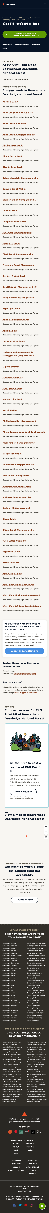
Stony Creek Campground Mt (19, 530)
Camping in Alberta (9, 943)
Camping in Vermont (34, 1005)
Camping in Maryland (10, 1000)
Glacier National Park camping (12, 1062)
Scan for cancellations (25, 651)
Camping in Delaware (10, 965)
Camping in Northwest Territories (37, 965)
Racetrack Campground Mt (18, 465)
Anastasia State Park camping (37, 1084)
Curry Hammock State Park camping (37, 1099)
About (16, 1147)
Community (30, 1140)
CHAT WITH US (24, 1191)
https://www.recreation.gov (24, 673)
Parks (16, 1144)
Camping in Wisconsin (34, 1015)
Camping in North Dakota (36, 960)
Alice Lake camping (9, 1099)
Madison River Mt (13, 378)
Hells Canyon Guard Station (18, 298)
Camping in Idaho (9, 978)
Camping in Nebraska (10, 1017)
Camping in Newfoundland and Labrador (37, 955)
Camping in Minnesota (10, 1008)
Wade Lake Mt (11, 563)
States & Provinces (11, 18)
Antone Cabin (10, 102)
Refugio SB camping (10, 1101)
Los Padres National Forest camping (12, 1069)
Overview (7, 44)
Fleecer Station (11, 243)
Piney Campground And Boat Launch (24, 432)
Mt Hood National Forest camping (37, 1091)
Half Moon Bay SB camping (36, 1042)
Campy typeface (16, 1170)
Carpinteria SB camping (11, 1057)
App (16, 1153)
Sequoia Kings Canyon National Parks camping (12, 1079)
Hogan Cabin (10, 330)
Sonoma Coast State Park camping (12, 1094)
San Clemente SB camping (12, 1076)
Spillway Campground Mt (17, 497)
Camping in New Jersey (35, 948)
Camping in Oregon (33, 978)
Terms (33, 1170)
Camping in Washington (35, 1010)
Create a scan (24, 900)
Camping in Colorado (10, 960)
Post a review (23, 792)
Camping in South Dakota (36, 995)
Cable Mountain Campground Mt (21, 178)
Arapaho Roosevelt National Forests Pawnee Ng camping (12, 1091)
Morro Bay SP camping (35, 1089)
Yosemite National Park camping (12, 1042)
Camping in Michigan (10, 1005)
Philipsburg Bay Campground (19, 421)
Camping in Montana (10, 1015)
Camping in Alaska (9, 948)
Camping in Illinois (9, 980)
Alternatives (32, 1167)
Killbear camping (32, 1069)
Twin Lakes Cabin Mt (14, 541)
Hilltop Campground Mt (16, 320)
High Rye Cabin (11, 309)
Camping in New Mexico (35, 950)
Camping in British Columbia (12, 955)
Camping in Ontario (33, 975)
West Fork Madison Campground (21, 595)
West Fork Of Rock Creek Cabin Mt (23, 606)
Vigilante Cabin (11, 552)
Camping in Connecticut (11, 963)
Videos (16, 1167)
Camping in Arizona (9, 950)
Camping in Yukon (33, 1020)
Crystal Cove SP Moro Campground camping (12, 1071)
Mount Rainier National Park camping (37, 1094)
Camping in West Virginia (35, 1012)
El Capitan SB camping (35, 1047)
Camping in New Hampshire (36, 945)
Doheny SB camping (10, 1052)
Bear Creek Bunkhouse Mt (18, 113)
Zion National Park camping (12, 1089)
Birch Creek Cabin (13, 145)
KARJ (28, 1197)
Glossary (16, 1164)
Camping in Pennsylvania (35, 980)
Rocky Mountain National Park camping (37, 1054)
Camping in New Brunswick (36, 943)
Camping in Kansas (9, 988)
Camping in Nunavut (34, 968)
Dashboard (16, 1140)
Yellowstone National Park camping (37, 1059)
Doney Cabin (10, 211)
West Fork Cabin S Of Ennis (18, 584)
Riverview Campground (16, 476)
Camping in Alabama (10, 945)
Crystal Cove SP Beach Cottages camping (12, 1086)
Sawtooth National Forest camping (37, 1064)
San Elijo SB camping (10, 1044)
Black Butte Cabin (13, 156)
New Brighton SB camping (12, 1074)
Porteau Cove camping (10, 1067)
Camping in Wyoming (34, 1017)
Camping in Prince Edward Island (37, 983)
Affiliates (16, 1161)
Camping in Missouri (10, 1012)
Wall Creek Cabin (12, 573)
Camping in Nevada (9, 1020)
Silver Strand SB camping (35, 1081)
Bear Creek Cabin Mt (14, 124)
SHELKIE (17, 1197)
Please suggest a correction (25, 693)
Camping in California (10, 958)
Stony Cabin (9, 519)
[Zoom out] (46, 829)
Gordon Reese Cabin (14, 276)
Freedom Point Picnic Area (18, 265)
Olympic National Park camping (37, 1044)
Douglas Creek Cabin (14, 222)
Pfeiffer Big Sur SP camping (12, 1054)
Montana (24, 18)
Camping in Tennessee (34, 998)
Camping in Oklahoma (34, 973)
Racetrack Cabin (12, 454)
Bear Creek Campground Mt (19, 135)
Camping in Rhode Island (35, 988)
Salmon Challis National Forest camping (37, 1096)
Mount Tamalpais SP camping (37, 1057)
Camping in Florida (9, 970)
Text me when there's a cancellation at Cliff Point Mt (22, 34)
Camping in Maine (9, 995)
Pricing (30, 1147)
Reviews (36, 44)
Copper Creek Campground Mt (20, 200)
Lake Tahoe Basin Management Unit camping (12, 1049)
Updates (32, 1164)
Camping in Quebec (33, 985)
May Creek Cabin (12, 388)
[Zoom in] (46, 826)
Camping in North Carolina (36, 958)
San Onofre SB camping (35, 1079)
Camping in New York (34, 953)
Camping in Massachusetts (12, 1003)
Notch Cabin (10, 410)
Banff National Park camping (37, 1071)
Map (5, 49)
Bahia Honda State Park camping (12, 1081)
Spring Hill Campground (16, 508)
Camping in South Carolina (36, 993)
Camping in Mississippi (10, 1010)
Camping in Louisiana (10, 993)
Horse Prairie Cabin (14, 341)
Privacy (32, 1173)
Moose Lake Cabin (13, 399)
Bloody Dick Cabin (13, 167)
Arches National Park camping (37, 1074)
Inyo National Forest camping (12, 1059)
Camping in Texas (33, 1000)
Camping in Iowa (8, 985)
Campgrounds (22, 44)
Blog (30, 1150)
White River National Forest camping (37, 1049)
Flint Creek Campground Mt (19, 254)
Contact (32, 1161)
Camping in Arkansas (10, 953)
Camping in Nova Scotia (35, 963)
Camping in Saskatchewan (36, 990)
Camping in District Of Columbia (12, 968)
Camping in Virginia (33, 1008)
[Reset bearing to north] (46, 833)
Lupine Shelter (11, 367)
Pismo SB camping (33, 1101)
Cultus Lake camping (34, 1062)
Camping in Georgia (9, 973)
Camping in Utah (32, 1003)
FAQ (16, 1150)
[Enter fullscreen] (46, 837)
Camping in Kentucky (10, 990)
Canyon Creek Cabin (14, 189)
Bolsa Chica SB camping (35, 1067)
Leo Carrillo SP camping (11, 1096)
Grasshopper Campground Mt (20, 287)
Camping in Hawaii (9, 975)
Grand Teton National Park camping (12, 1084)
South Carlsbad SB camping (12, 1047)
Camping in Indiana (9, 983)
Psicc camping (32, 1086)
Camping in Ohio (32, 970)
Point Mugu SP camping (35, 1076)
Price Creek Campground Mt (19, 443)
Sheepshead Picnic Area (17, 486)
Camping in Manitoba (10, 998)
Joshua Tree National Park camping (12, 1064)
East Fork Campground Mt (17, 232)
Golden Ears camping (34, 1052)
